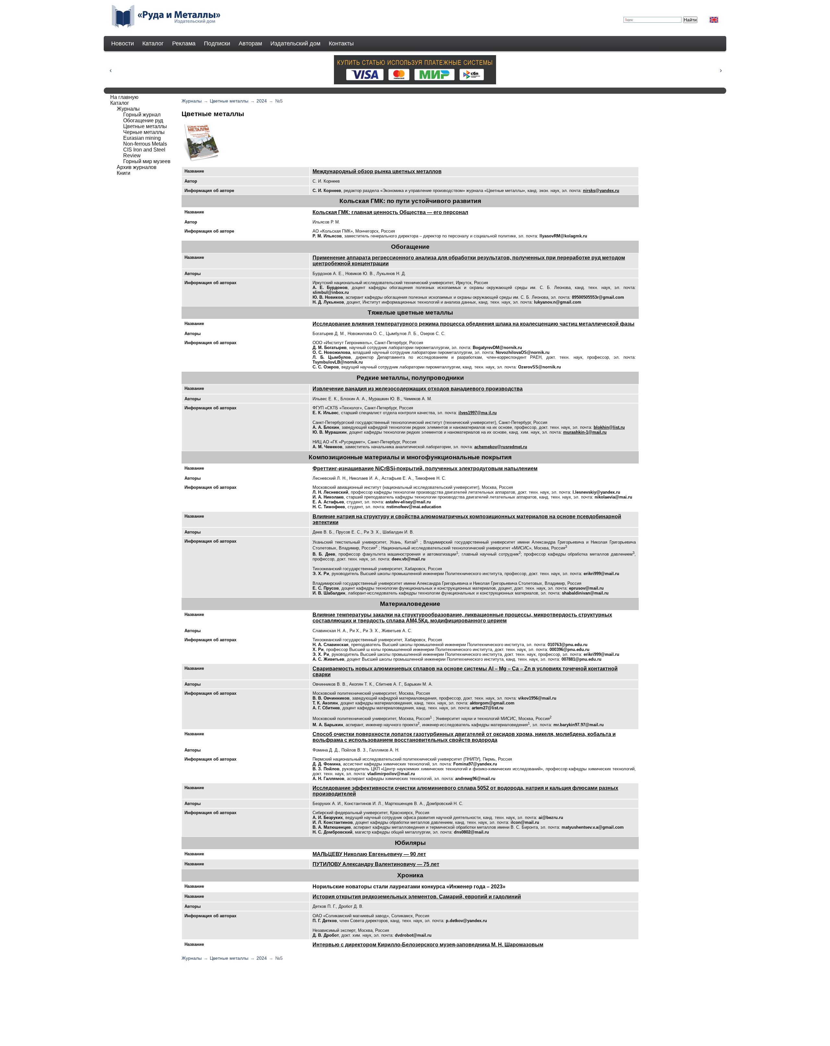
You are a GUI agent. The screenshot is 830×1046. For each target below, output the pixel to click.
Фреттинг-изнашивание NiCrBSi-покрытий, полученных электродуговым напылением (425, 468)
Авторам (250, 43)
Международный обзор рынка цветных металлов (377, 171)
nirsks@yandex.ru (601, 190)
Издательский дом (295, 43)
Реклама (184, 43)
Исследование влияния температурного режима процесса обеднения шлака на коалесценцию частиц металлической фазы (473, 324)
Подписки (217, 43)
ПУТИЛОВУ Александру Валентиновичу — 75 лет (376, 864)
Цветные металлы (229, 100)
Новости (122, 43)
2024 (261, 100)
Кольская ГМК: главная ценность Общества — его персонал (390, 212)
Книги (123, 173)
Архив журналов (137, 167)
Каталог (153, 43)
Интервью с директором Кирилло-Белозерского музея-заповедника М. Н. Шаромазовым (428, 944)
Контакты (341, 43)
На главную (124, 97)
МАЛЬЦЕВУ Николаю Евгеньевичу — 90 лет (369, 854)
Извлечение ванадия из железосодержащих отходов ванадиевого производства (418, 388)
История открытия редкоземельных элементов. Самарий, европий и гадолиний (417, 896)
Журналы (192, 100)
